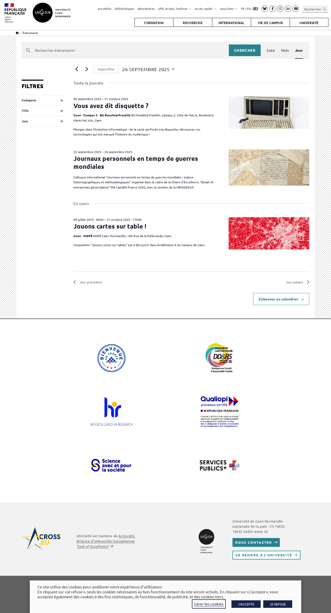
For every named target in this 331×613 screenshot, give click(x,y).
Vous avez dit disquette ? (110, 106)
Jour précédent (91, 282)
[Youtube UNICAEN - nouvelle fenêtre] (295, 8)
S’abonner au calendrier (278, 299)
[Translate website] (255, 9)
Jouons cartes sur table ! (109, 226)
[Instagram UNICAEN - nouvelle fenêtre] (280, 8)
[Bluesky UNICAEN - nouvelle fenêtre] (264, 8)
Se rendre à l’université (264, 555)
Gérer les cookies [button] (209, 603)
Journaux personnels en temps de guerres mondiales (135, 162)
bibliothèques (124, 8)
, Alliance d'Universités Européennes (106, 541)
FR (243, 8)
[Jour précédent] (76, 69)
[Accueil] (17, 33)
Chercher (244, 50)
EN (249, 8)
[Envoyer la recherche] (325, 8)
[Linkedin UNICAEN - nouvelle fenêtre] (288, 8)
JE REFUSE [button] (278, 604)
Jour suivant (294, 282)
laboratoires (146, 8)
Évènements (30, 33)
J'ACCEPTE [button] (246, 604)
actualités (104, 8)
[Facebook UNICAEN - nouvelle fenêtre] (272, 8)
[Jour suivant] (87, 69)
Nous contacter (253, 542)
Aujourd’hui (106, 69)
